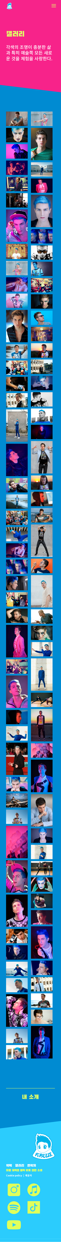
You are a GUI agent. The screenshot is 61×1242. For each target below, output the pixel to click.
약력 (9, 1166)
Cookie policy (14, 1175)
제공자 (28, 1175)
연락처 (31, 1166)
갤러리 (19, 1166)
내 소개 (30, 1097)
